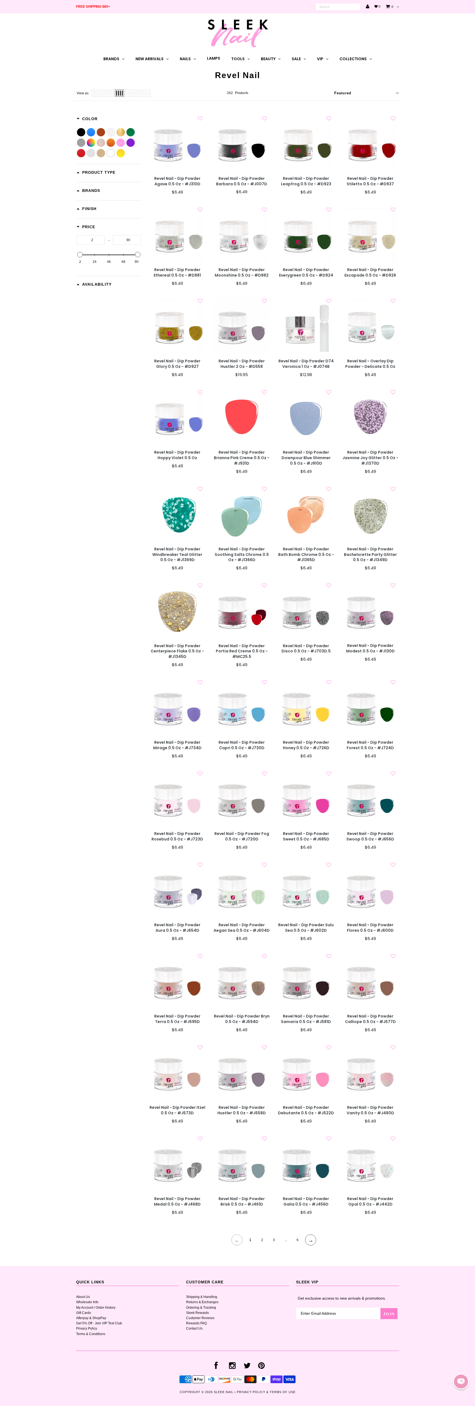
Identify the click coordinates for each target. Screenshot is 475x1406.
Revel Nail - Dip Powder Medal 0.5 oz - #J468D (177, 1201)
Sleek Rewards (197, 1313)
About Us (83, 1297)
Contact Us (194, 1328)
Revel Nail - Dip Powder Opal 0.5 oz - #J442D (370, 1201)
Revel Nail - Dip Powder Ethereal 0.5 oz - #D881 (177, 272)
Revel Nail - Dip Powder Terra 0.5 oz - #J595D (177, 1019)
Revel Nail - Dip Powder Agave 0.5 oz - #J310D (177, 181)
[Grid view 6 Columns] (144, 93)
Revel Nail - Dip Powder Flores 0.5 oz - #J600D (370, 927)
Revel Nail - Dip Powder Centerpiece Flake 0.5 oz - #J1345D (177, 651)
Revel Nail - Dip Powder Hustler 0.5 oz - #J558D (241, 1110)
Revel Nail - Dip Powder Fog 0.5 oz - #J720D (241, 836)
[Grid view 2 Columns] (102, 93)
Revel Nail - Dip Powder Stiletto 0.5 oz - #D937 (370, 181)
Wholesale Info (87, 1302)
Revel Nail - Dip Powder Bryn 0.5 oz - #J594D (242, 1019)
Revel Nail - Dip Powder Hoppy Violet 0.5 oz (177, 455)
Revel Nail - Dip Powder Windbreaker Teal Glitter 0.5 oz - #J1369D (177, 555)
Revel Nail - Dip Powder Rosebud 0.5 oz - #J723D (177, 836)
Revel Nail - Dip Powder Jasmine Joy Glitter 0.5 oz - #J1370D (370, 458)
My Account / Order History (95, 1307)
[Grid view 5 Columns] (130, 93)
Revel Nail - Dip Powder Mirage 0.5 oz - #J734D (177, 745)
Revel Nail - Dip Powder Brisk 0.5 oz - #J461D (242, 1201)
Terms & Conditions (90, 1334)
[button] (461, 1382)
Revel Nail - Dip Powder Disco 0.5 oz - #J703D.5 (306, 648)
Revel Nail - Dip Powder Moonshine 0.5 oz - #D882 (242, 272)
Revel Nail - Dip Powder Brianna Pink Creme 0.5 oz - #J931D (241, 458)
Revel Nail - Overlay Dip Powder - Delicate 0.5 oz (370, 364)
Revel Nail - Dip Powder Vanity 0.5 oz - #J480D (370, 1110)
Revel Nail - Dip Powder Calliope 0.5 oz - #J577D (370, 1019)
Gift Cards (83, 1313)
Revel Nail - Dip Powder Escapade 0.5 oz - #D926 (370, 272)
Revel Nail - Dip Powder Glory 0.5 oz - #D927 (177, 364)
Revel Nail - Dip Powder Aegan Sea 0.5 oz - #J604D (242, 927)
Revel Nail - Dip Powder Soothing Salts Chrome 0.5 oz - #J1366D (242, 555)
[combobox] (338, 7)
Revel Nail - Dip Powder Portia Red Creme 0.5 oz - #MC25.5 (242, 651)
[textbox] (91, 240)
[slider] (80, 254)
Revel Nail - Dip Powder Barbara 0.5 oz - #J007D (241, 181)
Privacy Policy (86, 1328)
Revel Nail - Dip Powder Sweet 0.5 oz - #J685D (306, 836)
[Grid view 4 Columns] (119, 93)
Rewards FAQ (196, 1323)
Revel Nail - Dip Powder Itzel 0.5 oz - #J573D (177, 1110)
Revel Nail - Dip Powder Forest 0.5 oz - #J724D (370, 745)
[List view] (94, 93)
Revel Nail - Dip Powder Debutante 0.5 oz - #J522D (306, 1110)
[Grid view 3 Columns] (110, 93)
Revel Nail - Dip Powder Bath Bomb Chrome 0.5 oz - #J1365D (306, 555)
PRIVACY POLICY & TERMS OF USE (266, 1392)
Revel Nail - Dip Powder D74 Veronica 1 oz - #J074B (306, 364)
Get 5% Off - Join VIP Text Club (99, 1323)
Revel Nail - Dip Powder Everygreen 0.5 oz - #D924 (306, 272)
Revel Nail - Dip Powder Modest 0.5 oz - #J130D (370, 648)
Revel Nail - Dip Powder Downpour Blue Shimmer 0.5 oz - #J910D (306, 458)
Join (389, 1313)
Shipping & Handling (201, 1297)
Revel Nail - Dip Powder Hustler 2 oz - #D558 (242, 364)
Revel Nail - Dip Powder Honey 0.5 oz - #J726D (306, 745)
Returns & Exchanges (202, 1302)
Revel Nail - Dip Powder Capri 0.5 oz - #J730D (242, 745)
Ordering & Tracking (201, 1307)
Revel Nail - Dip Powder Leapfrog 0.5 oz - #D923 (306, 181)
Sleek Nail (223, 1392)
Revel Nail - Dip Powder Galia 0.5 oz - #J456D (306, 1201)
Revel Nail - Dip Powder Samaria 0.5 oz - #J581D (306, 1019)
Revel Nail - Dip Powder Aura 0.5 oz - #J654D (177, 927)
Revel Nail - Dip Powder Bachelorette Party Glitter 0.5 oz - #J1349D (370, 555)
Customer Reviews (200, 1318)
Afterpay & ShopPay (91, 1318)
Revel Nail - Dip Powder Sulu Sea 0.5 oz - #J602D (306, 927)
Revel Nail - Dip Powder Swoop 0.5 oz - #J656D (370, 836)
